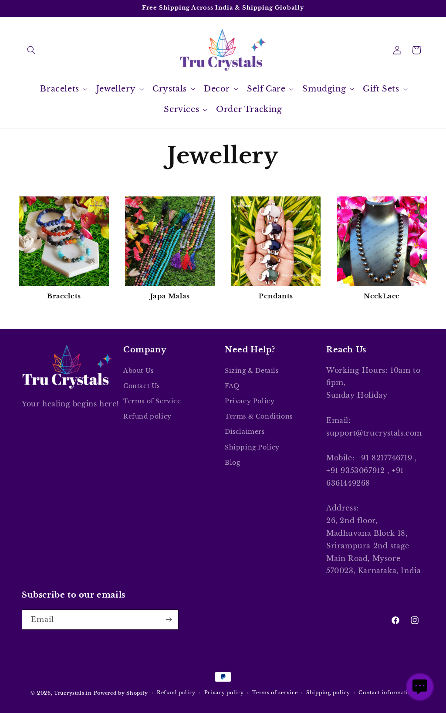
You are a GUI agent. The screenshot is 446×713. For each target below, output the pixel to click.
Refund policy (147, 416)
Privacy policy (224, 692)
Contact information (386, 692)
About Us (138, 371)
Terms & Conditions (259, 416)
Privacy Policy (249, 401)
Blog (232, 462)
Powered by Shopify (121, 693)
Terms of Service (152, 401)
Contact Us (141, 386)
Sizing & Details (252, 371)
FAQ (232, 386)
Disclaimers (245, 432)
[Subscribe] (168, 619)
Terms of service (274, 692)
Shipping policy (328, 692)
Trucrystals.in (73, 693)
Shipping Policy (252, 447)
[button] (31, 50)
